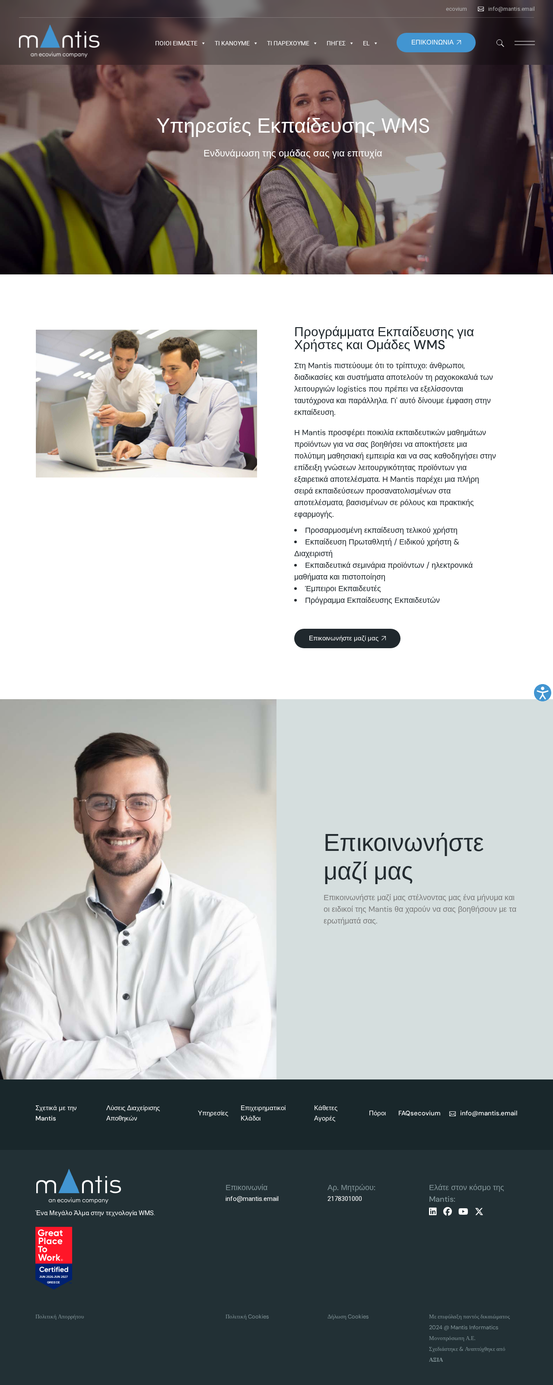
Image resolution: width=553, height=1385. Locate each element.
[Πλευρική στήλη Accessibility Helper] (542, 692)
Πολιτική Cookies (247, 1316)
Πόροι (377, 1113)
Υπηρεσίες (213, 1113)
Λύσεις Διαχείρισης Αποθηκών (133, 1113)
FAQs (406, 1113)
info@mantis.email (511, 9)
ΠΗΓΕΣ (336, 43)
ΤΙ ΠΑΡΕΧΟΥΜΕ (288, 43)
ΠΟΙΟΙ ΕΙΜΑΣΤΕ (176, 43)
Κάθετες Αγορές (325, 1113)
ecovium (456, 9)
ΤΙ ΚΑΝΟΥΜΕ (232, 43)
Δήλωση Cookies (348, 1316)
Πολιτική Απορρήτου (59, 1316)
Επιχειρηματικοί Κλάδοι (263, 1113)
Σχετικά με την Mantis (56, 1113)
